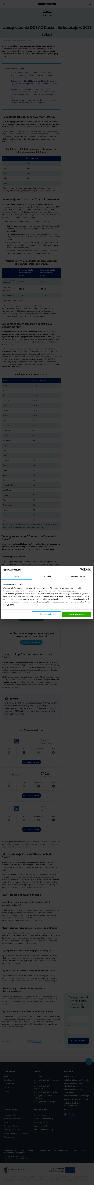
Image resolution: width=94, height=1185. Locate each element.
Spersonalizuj (45, 614)
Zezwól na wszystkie (76, 614)
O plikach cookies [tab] (77, 576)
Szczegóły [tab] (47, 576)
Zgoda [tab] (16, 576)
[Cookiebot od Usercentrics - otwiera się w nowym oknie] (81, 569)
